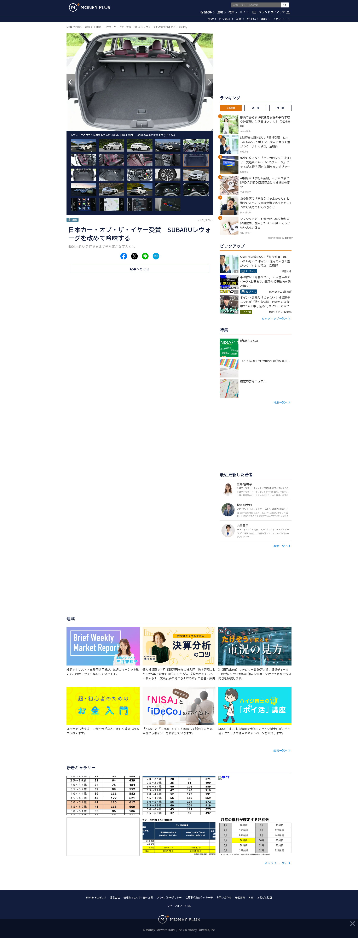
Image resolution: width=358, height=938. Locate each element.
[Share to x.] (134, 256)
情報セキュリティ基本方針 (138, 897)
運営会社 (115, 897)
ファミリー (279, 19)
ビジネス (225, 19)
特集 (231, 12)
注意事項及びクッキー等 (199, 897)
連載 (220, 12)
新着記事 (206, 12)
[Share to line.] (145, 256)
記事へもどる (140, 269)
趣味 (264, 19)
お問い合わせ (223, 897)
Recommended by (275, 237)
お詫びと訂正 (264, 897)
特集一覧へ (280, 402)
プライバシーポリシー (169, 897)
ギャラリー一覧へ (276, 863)
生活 (211, 19)
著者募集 (240, 897)
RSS (251, 897)
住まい (251, 19)
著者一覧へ (280, 545)
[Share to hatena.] (156, 256)
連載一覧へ (280, 750)
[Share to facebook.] (123, 256)
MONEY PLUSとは (96, 897)
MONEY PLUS (74, 27)
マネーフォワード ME (179, 905)
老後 (239, 19)
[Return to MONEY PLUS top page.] (89, 7)
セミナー (247, 12)
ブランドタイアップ (274, 12)
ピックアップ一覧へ (275, 318)
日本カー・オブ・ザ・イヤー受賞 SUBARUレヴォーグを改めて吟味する (134, 27)
